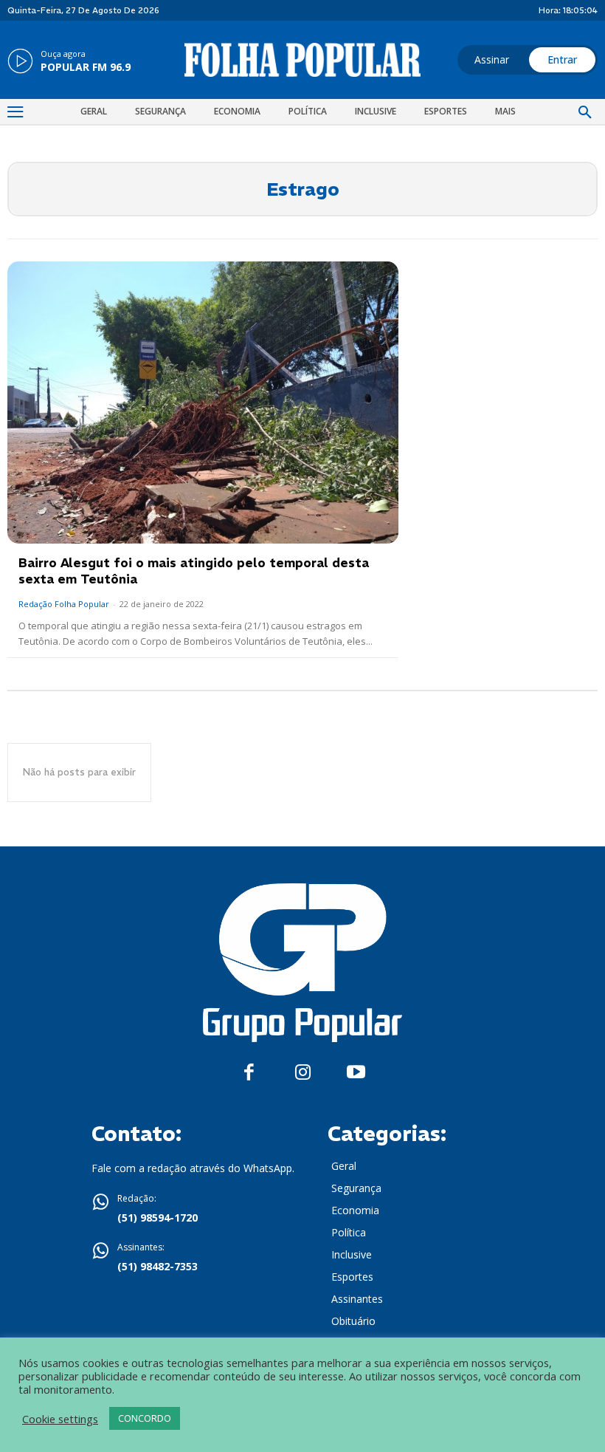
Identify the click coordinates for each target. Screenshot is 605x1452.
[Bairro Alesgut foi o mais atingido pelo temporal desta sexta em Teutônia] (202, 402)
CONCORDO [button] (144, 1418)
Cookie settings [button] (60, 1418)
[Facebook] (249, 1072)
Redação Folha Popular (63, 603)
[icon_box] (69, 62)
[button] (585, 113)
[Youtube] (356, 1072)
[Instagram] (303, 1072)
